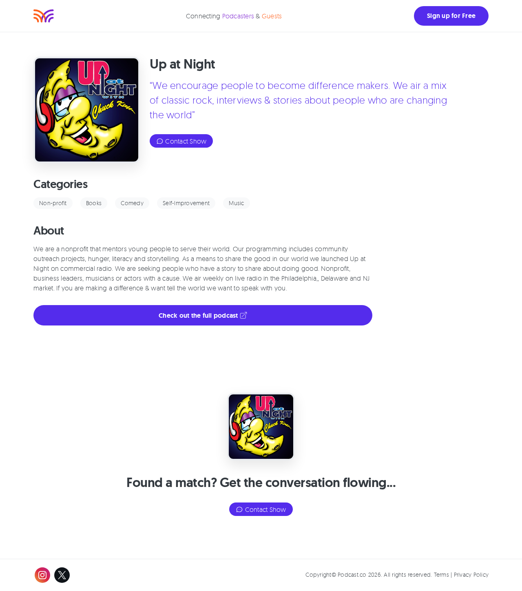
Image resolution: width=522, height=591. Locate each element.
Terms (441, 574)
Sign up (451, 15)
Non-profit (53, 202)
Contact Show (185, 141)
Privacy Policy (471, 574)
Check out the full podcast (199, 315)
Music (236, 202)
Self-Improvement (186, 202)
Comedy (132, 202)
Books (94, 202)
